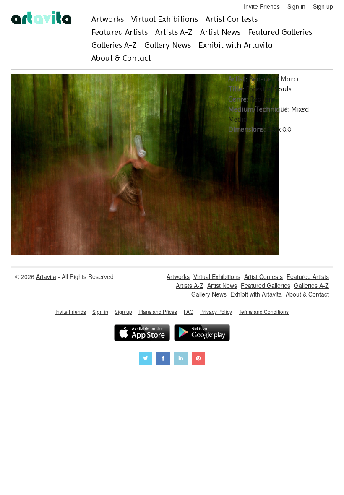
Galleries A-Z (114, 45)
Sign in (296, 6)
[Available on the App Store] (142, 333)
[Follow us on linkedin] (181, 359)
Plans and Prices (157, 311)
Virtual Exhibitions (164, 19)
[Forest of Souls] (145, 253)
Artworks (107, 19)
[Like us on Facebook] (163, 359)
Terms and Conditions (264, 311)
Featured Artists (119, 32)
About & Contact (121, 58)
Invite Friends (262, 6)
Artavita (46, 276)
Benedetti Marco (275, 79)
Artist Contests (232, 19)
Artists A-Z (174, 32)
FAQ (188, 311)
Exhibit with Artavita (235, 45)
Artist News (220, 32)
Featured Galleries (280, 32)
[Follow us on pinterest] (198, 359)
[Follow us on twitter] (145, 359)
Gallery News (167, 45)
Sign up (323, 6)
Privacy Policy (216, 311)
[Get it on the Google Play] (202, 333)
